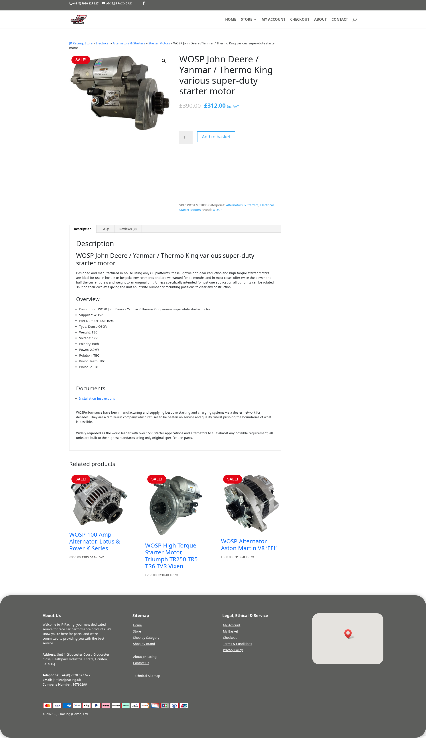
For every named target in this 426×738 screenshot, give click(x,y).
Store (246, 20)
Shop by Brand (144, 644)
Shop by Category (146, 637)
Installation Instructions (97, 398)
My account (273, 20)
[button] (164, 61)
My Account (231, 625)
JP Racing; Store (81, 43)
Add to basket (216, 137)
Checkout (299, 20)
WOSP (217, 210)
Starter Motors (159, 43)
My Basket (230, 631)
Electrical (102, 43)
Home (230, 20)
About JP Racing (145, 657)
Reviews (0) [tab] (128, 229)
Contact (339, 20)
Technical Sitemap (146, 676)
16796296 (80, 684)
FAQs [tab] (105, 229)
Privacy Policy (233, 650)
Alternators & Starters (129, 43)
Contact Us (141, 663)
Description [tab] (82, 229)
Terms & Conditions (237, 644)
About (320, 20)
